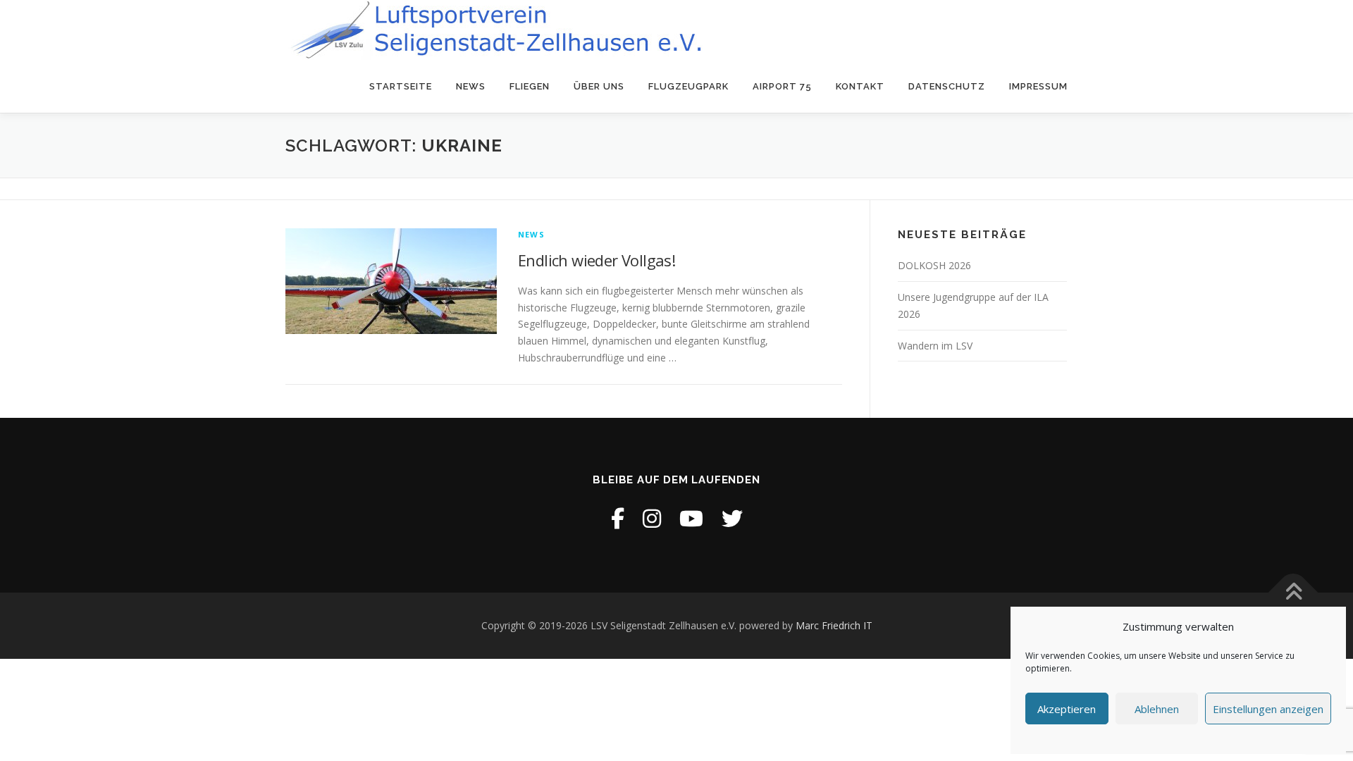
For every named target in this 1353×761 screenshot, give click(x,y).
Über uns (599, 86)
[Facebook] (617, 518)
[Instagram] (652, 518)
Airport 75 (782, 86)
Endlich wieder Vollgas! (596, 260)
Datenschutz (946, 86)
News (471, 86)
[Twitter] (732, 518)
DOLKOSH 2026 (934, 265)
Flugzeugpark (688, 86)
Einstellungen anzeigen (1268, 709)
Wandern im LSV (935, 345)
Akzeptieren (1066, 709)
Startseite (400, 86)
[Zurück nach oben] (1293, 593)
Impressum (1038, 86)
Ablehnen (1157, 709)
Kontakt (860, 86)
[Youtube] (691, 518)
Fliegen (529, 86)
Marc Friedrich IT (834, 625)
